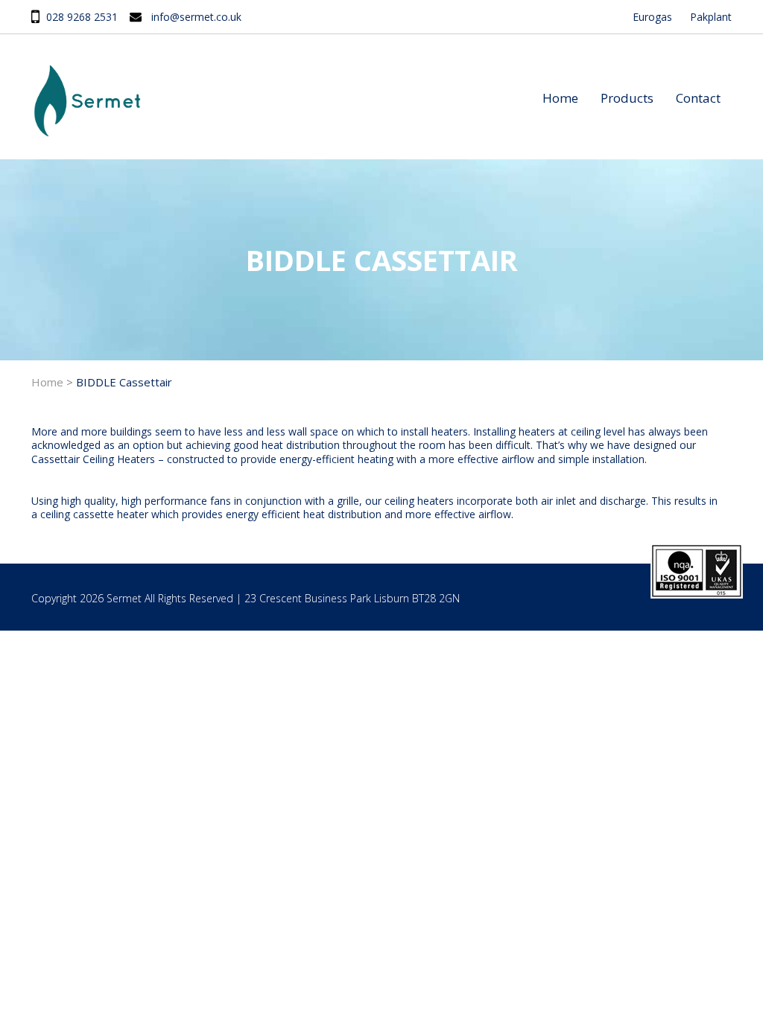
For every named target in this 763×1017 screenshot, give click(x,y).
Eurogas (652, 17)
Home (560, 97)
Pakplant (711, 17)
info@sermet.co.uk (196, 17)
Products (627, 97)
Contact (698, 97)
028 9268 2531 (82, 17)
